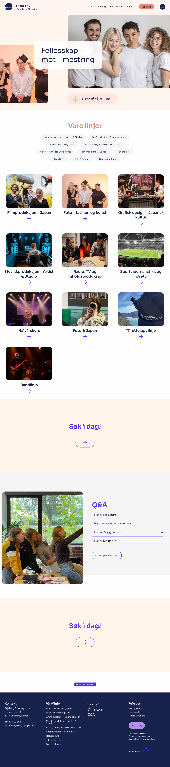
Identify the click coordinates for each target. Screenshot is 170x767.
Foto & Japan (81, 159)
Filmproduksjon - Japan (94, 152)
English (130, 6)
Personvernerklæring (138, 733)
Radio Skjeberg (137, 715)
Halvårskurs (123, 152)
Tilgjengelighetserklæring (139, 736)
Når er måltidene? (105, 541)
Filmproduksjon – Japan (59, 708)
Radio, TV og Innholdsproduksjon (102, 144)
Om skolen (116, 6)
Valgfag (101, 6)
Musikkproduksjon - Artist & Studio (63, 137)
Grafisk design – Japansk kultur (109, 137)
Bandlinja (59, 159)
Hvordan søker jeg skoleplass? (113, 523)
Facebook (134, 711)
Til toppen (134, 751)
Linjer (90, 6)
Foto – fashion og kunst (62, 144)
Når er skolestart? (105, 514)
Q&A (91, 715)
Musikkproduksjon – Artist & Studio (61, 722)
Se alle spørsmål (103, 555)
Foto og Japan (53, 744)
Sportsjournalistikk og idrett (55, 152)
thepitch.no (150, 739)
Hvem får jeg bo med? (108, 532)
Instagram (134, 708)
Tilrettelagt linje (107, 159)
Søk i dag (146, 6)
